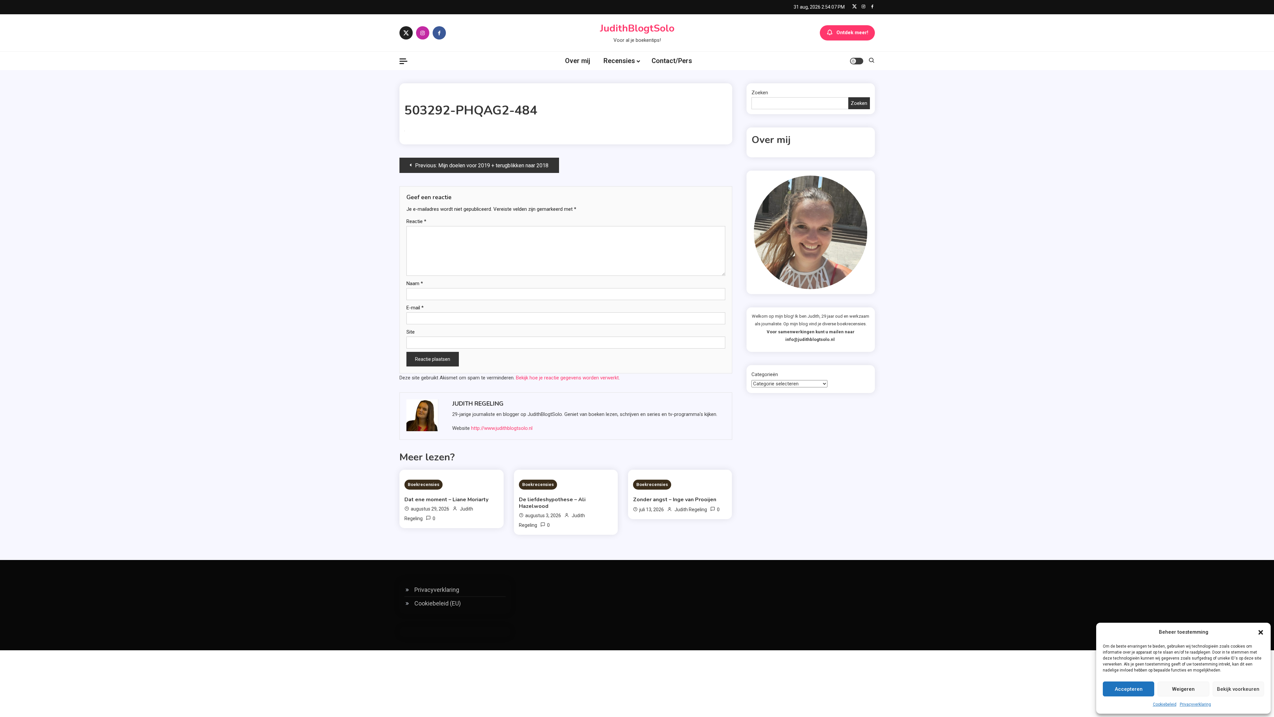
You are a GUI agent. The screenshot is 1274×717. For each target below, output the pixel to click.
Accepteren (1129, 689)
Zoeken (759, 93)
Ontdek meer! (852, 33)
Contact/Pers (672, 61)
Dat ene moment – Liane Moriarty (446, 499)
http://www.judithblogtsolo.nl (501, 428)
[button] (1260, 632)
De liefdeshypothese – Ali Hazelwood (552, 503)
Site (410, 332)
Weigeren (1183, 689)
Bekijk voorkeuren (1238, 689)
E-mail (415, 308)
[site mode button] (856, 61)
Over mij (577, 61)
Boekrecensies (423, 484)
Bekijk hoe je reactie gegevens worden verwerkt (567, 378)
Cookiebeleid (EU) (437, 603)
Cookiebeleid (1164, 704)
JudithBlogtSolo (637, 28)
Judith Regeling (478, 404)
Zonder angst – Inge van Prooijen (674, 499)
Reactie (416, 221)
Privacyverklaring (1195, 704)
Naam (414, 283)
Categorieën (764, 374)
